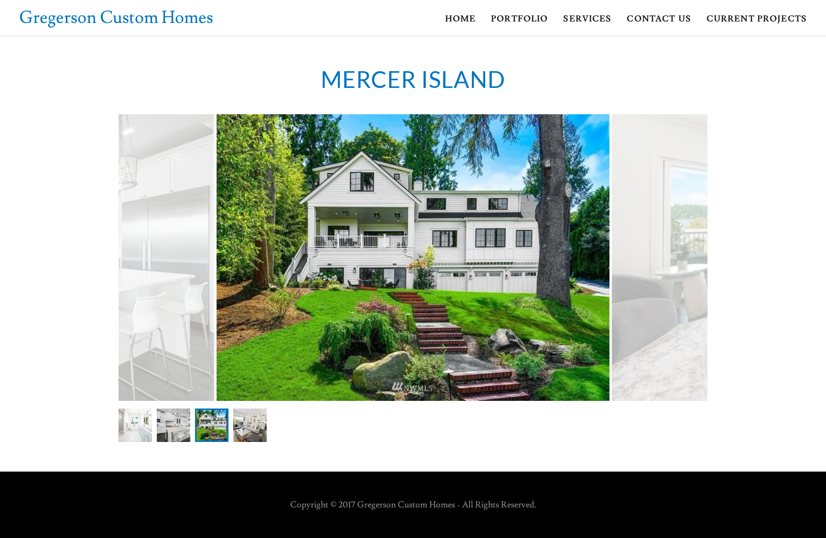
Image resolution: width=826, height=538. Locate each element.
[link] (116, 20)
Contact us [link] (659, 18)
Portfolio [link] (519, 18)
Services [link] (587, 18)
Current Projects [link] (756, 18)
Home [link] (460, 18)
